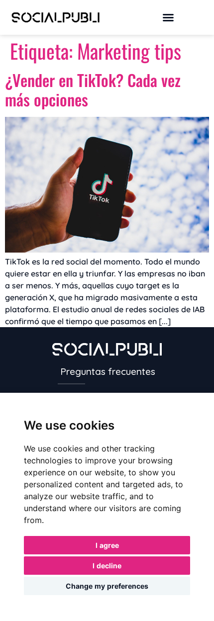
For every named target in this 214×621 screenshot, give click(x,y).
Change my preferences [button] (107, 586)
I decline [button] (107, 565)
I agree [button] (107, 545)
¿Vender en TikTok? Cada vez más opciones (93, 89)
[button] (168, 17)
